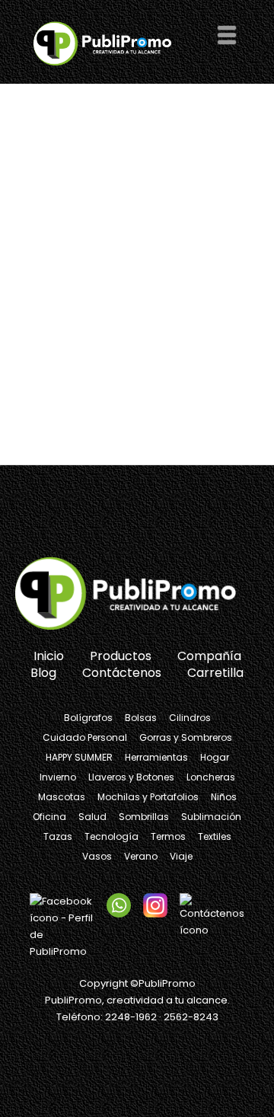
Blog (43, 672)
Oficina (49, 816)
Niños (224, 796)
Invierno (58, 777)
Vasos (97, 856)
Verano (141, 856)
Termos (168, 836)
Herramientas (156, 757)
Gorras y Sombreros (185, 737)
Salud (92, 816)
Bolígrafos (88, 717)
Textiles (214, 836)
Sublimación (211, 816)
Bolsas (141, 717)
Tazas (57, 836)
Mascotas (61, 796)
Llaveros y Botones (131, 777)
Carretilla (215, 672)
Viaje (181, 856)
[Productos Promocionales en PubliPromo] (109, 43)
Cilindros (190, 717)
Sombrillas (144, 816)
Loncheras (210, 777)
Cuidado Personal (85, 737)
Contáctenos (121, 672)
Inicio (48, 656)
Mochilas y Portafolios (148, 796)
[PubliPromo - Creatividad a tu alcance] (137, 595)
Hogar (214, 757)
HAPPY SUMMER (79, 757)
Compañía (209, 656)
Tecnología (111, 836)
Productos (120, 656)
